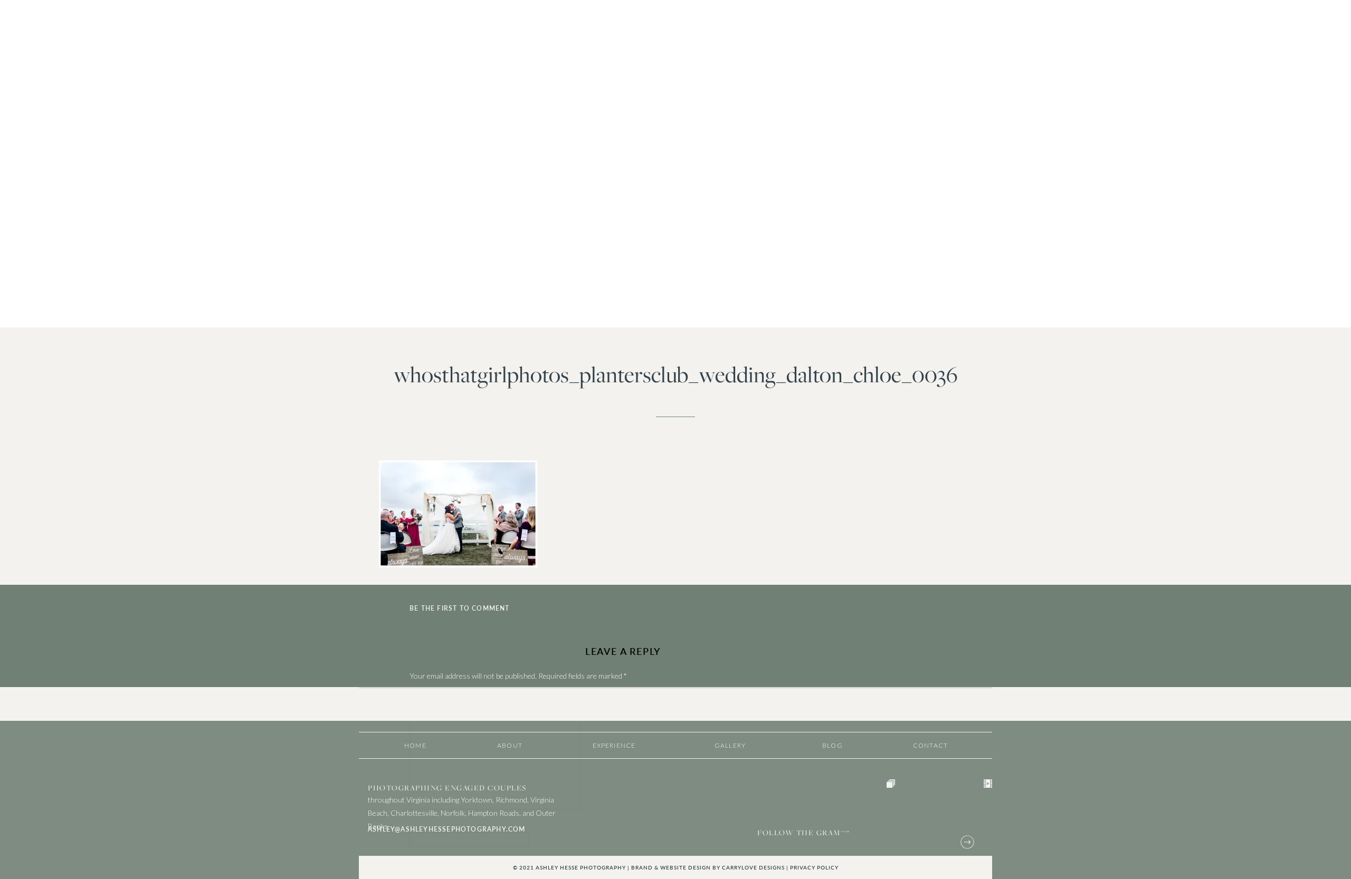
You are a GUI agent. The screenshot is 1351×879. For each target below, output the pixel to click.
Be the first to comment (460, 608)
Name (421, 827)
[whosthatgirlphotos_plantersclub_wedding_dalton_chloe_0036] (675, 164)
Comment (428, 696)
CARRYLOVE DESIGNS (753, 867)
